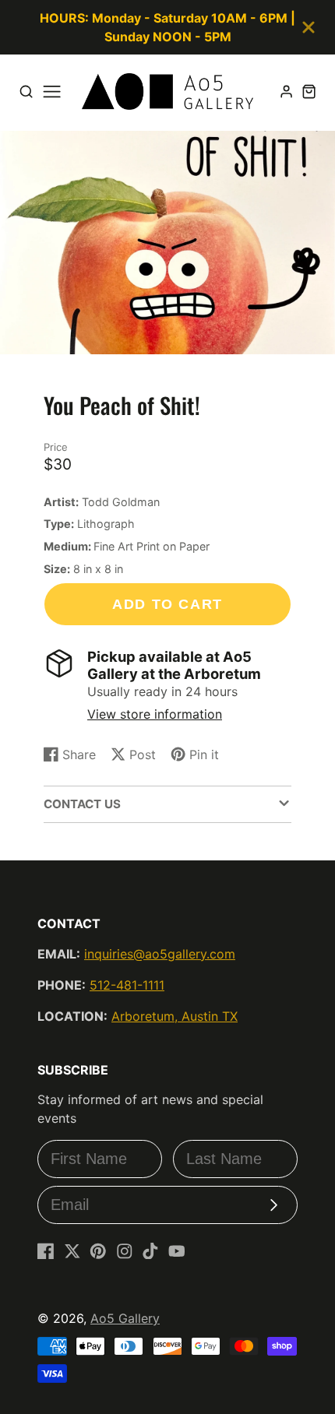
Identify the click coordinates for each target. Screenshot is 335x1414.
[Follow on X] (72, 1251)
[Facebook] (46, 1251)
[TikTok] (150, 1251)
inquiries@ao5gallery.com (159, 954)
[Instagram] (124, 1251)
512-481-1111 (127, 985)
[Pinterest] (98, 1251)
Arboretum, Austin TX (174, 1016)
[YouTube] (176, 1251)
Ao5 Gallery (125, 1318)
